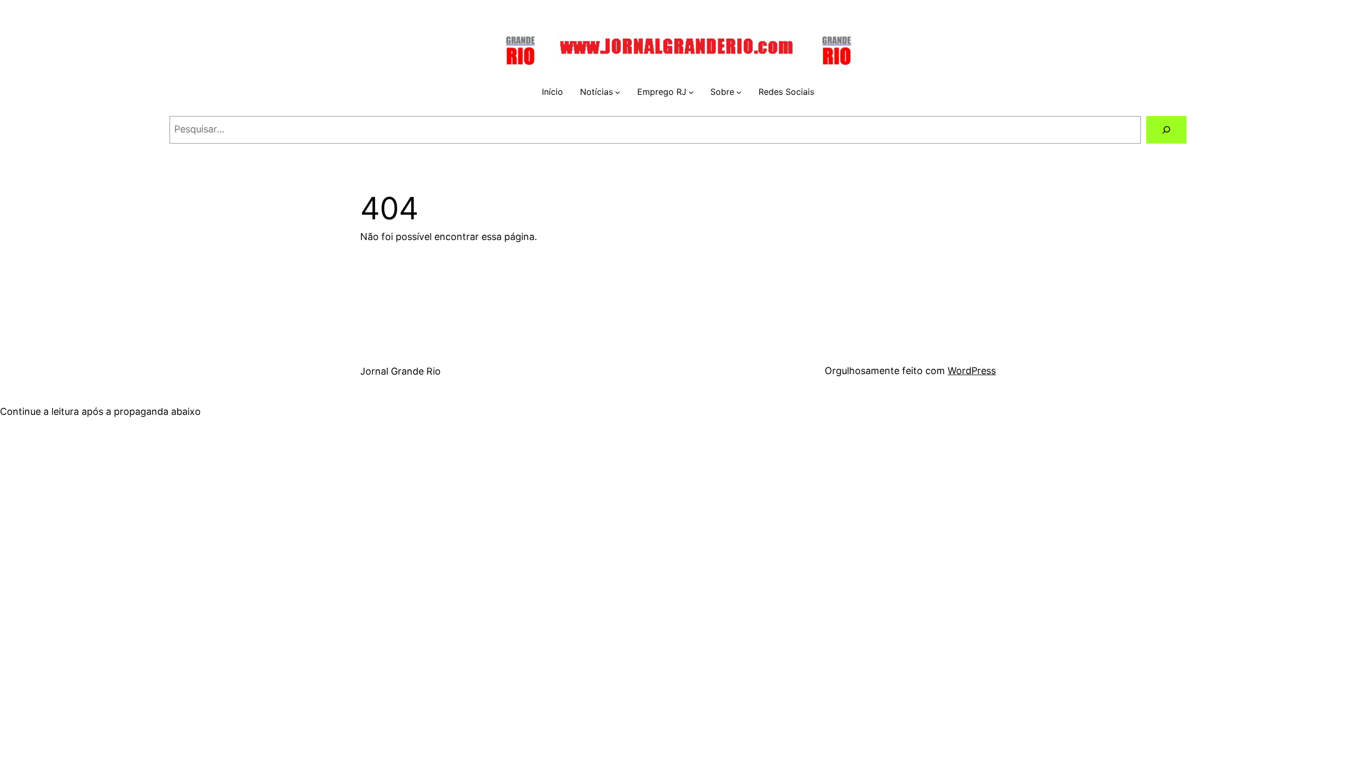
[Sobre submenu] (739, 92)
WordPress (972, 370)
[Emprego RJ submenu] (691, 92)
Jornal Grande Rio (400, 371)
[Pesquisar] (1166, 130)
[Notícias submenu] (617, 92)
